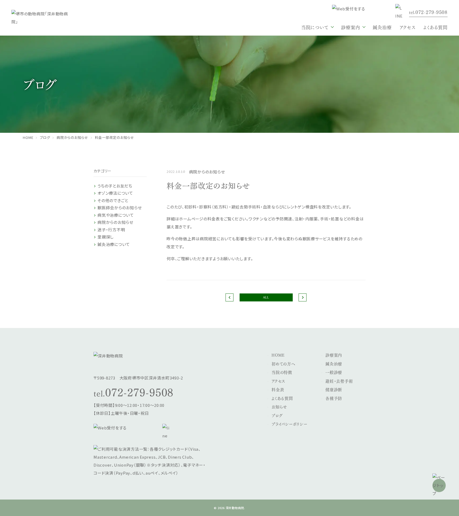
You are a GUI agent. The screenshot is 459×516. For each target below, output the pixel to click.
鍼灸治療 (382, 27)
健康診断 (333, 389)
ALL (266, 297)
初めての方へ (283, 363)
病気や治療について (115, 215)
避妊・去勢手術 (339, 381)
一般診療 (333, 372)
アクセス (407, 27)
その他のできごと (112, 200)
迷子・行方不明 (111, 229)
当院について (315, 27)
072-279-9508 (139, 391)
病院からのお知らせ (115, 222)
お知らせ (279, 406)
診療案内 (333, 355)
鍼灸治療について (113, 244)
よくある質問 (435, 27)
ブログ (277, 415)
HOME (278, 355)
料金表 (277, 389)
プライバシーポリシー (289, 424)
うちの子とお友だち (114, 186)
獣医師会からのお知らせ (119, 207)
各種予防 (333, 398)
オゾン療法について (115, 193)
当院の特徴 (281, 372)
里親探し (105, 237)
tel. (428, 12)
